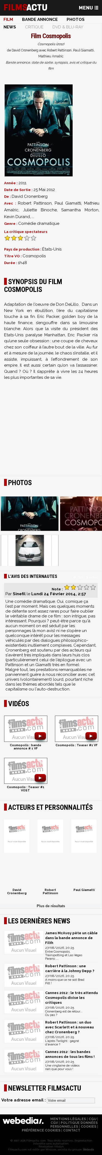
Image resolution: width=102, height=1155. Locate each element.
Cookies (88, 1126)
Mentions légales (68, 1119)
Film (8, 19)
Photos (76, 19)
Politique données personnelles (74, 1124)
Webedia (88, 1149)
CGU (92, 1119)
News (10, 27)
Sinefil (19, 593)
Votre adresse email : (24, 1100)
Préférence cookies (41, 1130)
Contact (71, 1130)
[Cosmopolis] (38, 130)
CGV (54, 1123)
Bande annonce (40, 19)
